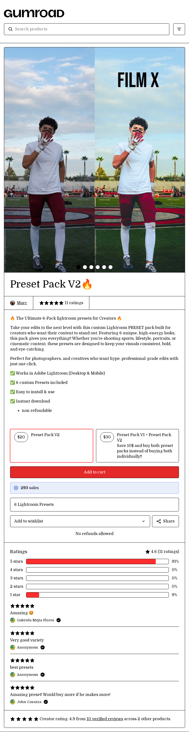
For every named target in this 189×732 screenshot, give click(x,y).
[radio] (51, 445)
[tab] (78, 267)
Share (169, 521)
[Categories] (179, 29)
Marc (22, 303)
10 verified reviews (105, 719)
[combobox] (90, 29)
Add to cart (94, 472)
